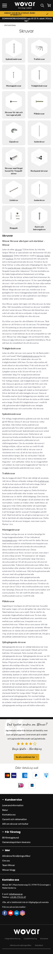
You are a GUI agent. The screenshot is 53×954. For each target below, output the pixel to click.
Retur (5, 809)
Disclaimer (44, 938)
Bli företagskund (10, 837)
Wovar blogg (8, 869)
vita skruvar (27, 268)
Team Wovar (8, 865)
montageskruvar (9, 540)
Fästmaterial (10, 25)
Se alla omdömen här (25, 757)
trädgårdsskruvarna (30, 356)
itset (25, 336)
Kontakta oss (9, 814)
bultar (47, 255)
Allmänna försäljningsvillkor (16, 855)
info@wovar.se (16, 894)
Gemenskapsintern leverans (16, 842)
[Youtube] (11, 913)
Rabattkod (39, 945)
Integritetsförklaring (12, 938)
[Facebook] (5, 913)
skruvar (18, 249)
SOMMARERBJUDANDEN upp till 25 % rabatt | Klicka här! (27, 19)
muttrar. (10, 258)
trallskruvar (43, 481)
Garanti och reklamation (14, 819)
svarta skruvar (14, 268)
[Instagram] (23, 913)
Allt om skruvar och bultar (15, 823)
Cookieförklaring (30, 938)
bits (12, 340)
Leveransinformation (12, 805)
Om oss (6, 860)
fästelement (7, 255)
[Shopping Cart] (49, 5)
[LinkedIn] (17, 913)
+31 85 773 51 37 (18, 897)
